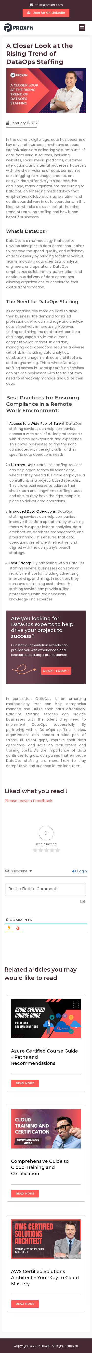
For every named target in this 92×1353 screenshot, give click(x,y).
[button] (82, 27)
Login (81, 871)
